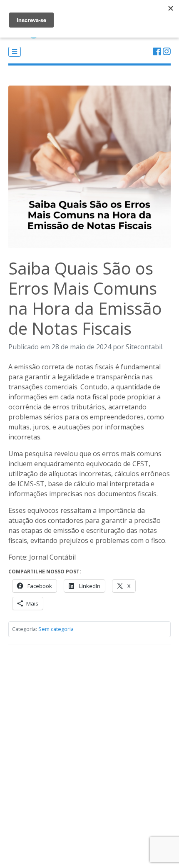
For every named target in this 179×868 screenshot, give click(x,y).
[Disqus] (89, 755)
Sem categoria (56, 629)
